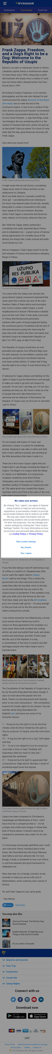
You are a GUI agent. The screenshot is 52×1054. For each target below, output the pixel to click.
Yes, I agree (26, 553)
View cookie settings (26, 541)
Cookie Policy (19, 534)
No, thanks (26, 547)
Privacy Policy (36, 534)
